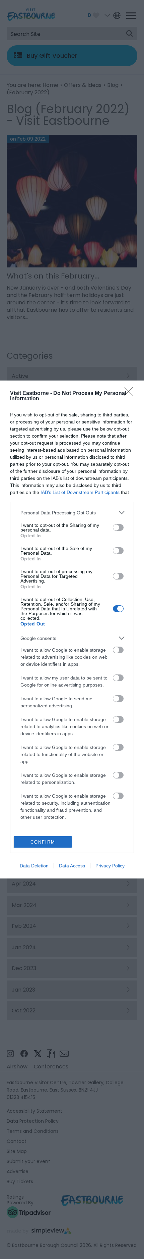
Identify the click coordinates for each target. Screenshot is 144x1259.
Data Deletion (34, 865)
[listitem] (72, 512)
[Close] (131, 393)
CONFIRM (42, 842)
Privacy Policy (110, 865)
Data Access (72, 865)
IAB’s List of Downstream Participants (80, 492)
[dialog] (72, 629)
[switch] (118, 527)
